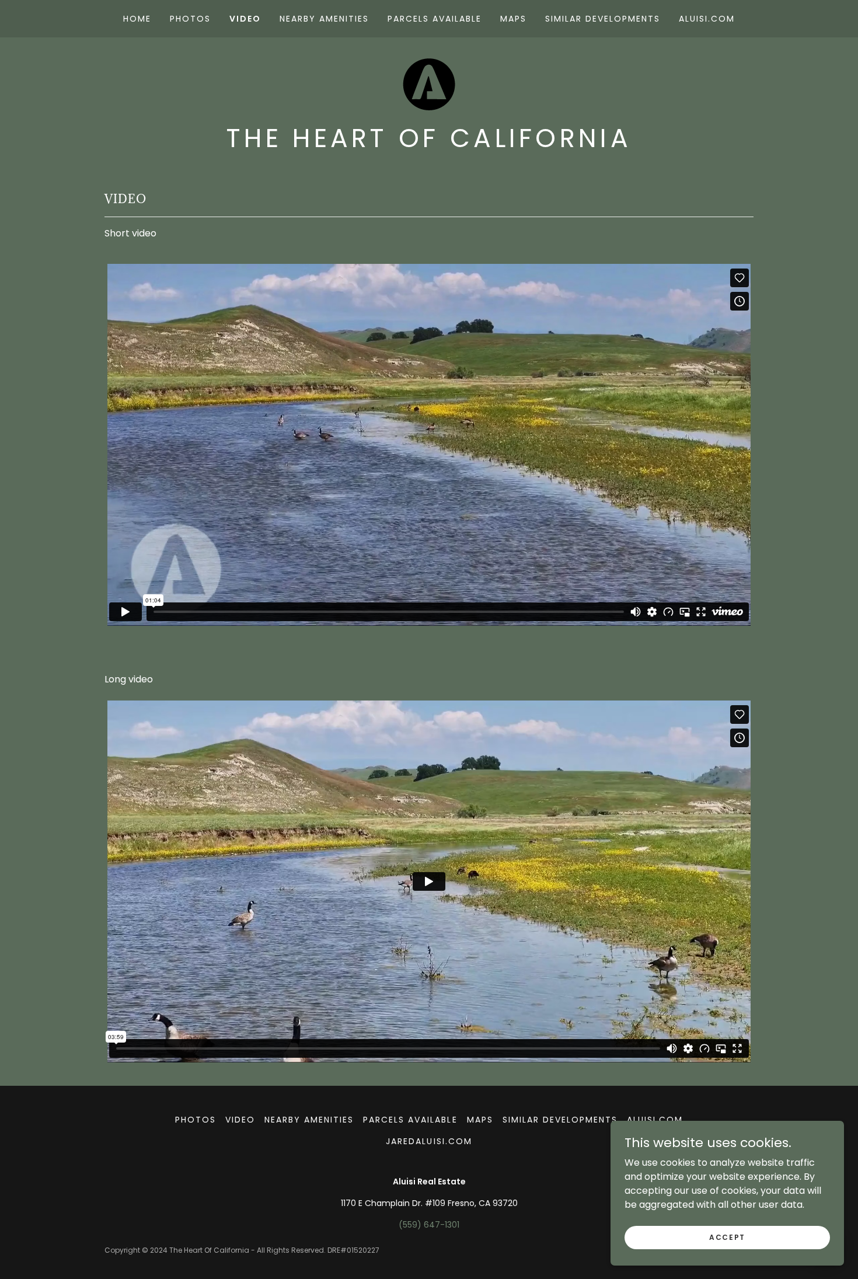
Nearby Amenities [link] (324, 19)
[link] (429, 83)
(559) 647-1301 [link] (429, 1225)
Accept (727, 1237)
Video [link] (245, 19)
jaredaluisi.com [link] (429, 1141)
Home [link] (137, 19)
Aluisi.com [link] (707, 19)
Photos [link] (190, 19)
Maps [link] (513, 19)
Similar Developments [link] (602, 19)
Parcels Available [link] (435, 19)
